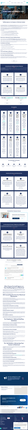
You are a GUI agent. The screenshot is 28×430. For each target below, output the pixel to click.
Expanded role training (17, 420)
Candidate (18, 2)
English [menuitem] (24, 417)
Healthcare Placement (11, 130)
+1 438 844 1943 (5, 389)
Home (8, 2)
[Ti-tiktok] (24, 407)
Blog (15, 421)
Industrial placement (7, 204)
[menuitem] (23, 417)
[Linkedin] (21, 407)
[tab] (24, 9)
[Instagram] (19, 407)
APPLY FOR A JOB (22, 379)
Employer (15, 2)
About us (9, 2)
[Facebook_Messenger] (26, 407)
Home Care (4, 153)
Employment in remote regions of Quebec (24, 130)
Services (12, 2)
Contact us (24, 2)
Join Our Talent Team (17, 131)
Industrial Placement (17, 155)
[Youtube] (22, 407)
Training (22, 2)
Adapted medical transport (10, 155)
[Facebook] (18, 407)
